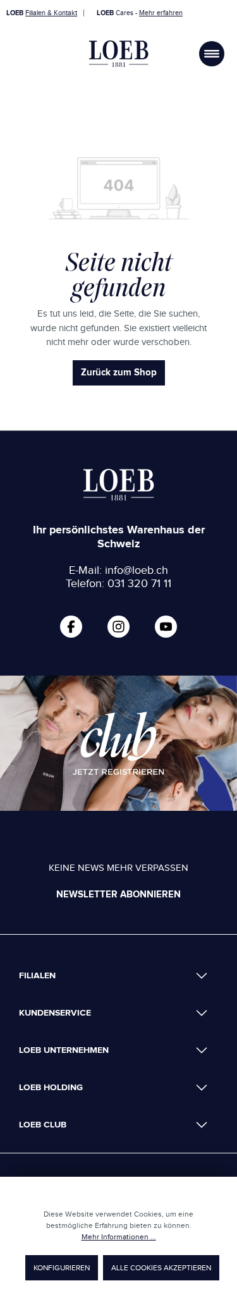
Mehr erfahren (161, 13)
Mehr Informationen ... (119, 1236)
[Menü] (211, 53)
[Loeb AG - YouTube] (166, 627)
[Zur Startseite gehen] (119, 53)
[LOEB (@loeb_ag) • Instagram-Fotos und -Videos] (118, 627)
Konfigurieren (61, 1267)
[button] (113, 975)
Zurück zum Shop (119, 373)
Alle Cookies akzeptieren (161, 1267)
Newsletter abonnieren (118, 895)
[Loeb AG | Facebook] (71, 627)
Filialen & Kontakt (51, 13)
